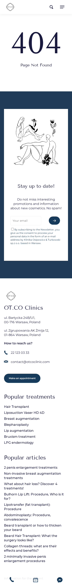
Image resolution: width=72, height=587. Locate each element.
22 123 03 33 (20, 353)
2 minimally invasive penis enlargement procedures (25, 559)
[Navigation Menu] (62, 7)
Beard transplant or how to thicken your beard (32, 528)
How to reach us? (18, 343)
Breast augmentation (21, 419)
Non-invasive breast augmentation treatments (32, 476)
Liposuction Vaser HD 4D (24, 413)
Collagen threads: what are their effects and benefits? (30, 548)
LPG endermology (19, 443)
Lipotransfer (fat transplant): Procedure (27, 507)
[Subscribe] (54, 220)
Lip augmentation (19, 431)
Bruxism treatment (20, 437)
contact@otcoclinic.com (30, 362)
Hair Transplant (16, 407)
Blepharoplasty (16, 425)
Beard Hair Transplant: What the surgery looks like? (30, 538)
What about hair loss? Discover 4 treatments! (30, 486)
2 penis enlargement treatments (30, 467)
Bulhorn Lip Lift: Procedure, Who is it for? (34, 496)
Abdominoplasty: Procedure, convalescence (27, 517)
